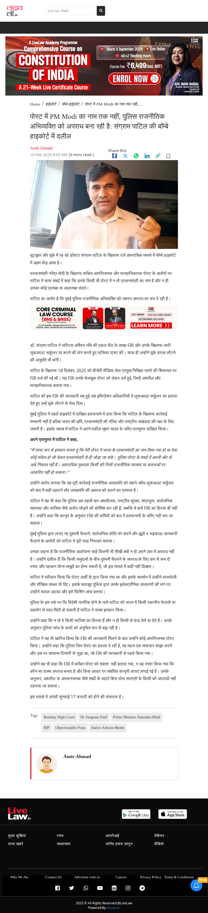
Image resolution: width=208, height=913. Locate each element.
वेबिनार (159, 836)
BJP (47, 728)
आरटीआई (112, 836)
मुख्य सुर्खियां (17, 836)
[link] (157, 155)
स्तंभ (60, 836)
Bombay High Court (59, 717)
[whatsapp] (136, 155)
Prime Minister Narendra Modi (136, 717)
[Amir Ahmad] (46, 763)
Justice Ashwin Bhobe (107, 728)
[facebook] (114, 155)
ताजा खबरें (15, 844)
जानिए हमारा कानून (119, 844)
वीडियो (159, 844)
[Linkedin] (147, 155)
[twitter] (125, 155)
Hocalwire (113, 908)
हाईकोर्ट (51, 104)
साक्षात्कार (64, 844)
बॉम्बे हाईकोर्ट (71, 104)
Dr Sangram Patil (93, 717)
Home (35, 104)
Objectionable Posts (70, 728)
